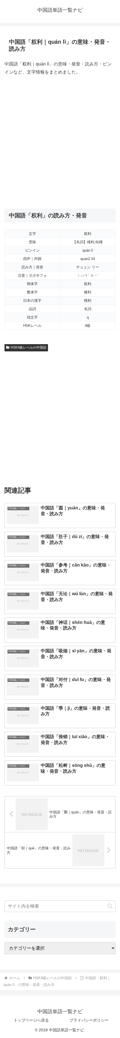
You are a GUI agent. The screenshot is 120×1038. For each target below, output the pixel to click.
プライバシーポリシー (89, 1020)
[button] (110, 906)
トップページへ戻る (31, 1020)
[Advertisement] (60, 142)
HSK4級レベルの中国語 (28, 347)
